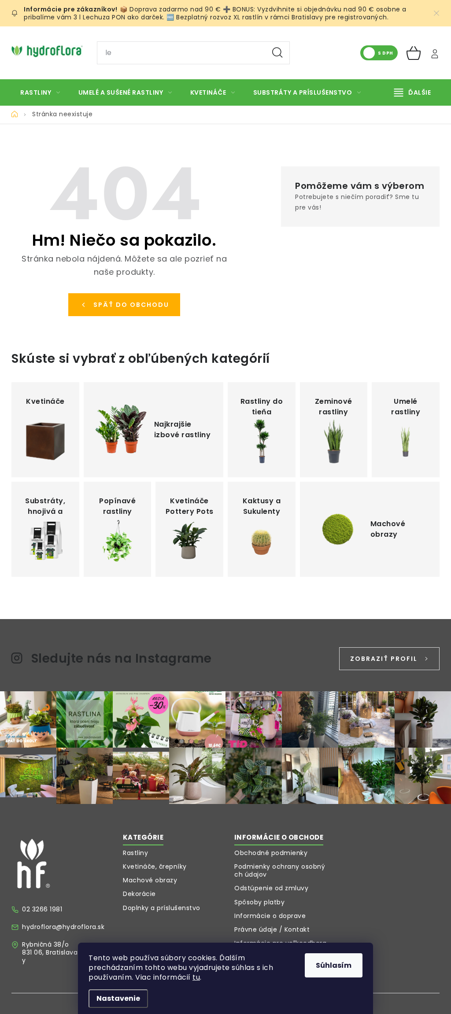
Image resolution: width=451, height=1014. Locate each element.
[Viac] (412, 92)
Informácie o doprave (270, 916)
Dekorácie (139, 894)
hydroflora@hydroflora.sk (63, 927)
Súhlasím (333, 965)
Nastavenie (118, 998)
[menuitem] (40, 92)
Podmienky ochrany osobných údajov (279, 870)
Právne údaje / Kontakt (272, 929)
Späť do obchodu (131, 304)
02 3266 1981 (42, 909)
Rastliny (135, 853)
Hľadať (277, 52)
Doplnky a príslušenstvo (161, 908)
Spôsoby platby (259, 902)
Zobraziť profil (384, 658)
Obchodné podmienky (270, 853)
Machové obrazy (150, 880)
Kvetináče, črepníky (155, 866)
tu (196, 977)
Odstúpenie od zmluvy (271, 888)
